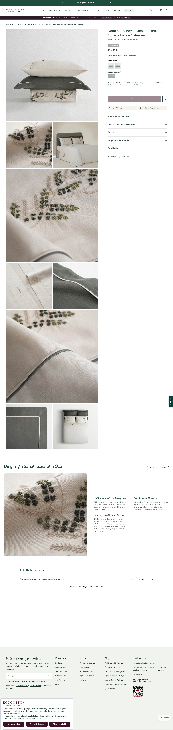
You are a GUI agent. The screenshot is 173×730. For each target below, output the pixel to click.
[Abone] (49, 676)
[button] (161, 10)
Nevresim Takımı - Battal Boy (27, 24)
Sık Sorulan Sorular (87, 663)
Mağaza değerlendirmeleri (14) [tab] (53, 579)
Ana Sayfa (9, 24)
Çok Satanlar (60, 680)
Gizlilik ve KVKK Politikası (114, 663)
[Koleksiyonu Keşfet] (45, 514)
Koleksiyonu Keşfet (158, 467)
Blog (57, 684)
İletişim (83, 680)
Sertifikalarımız (61, 671)
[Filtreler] (132, 579)
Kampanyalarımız (87, 676)
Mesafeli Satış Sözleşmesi (115, 671)
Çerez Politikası (110, 688)
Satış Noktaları (60, 667)
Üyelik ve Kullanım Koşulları (115, 684)
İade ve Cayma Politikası (114, 680)
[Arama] (151, 10)
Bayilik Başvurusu (87, 671)
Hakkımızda (59, 663)
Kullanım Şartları (22, 686)
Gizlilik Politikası (35, 686)
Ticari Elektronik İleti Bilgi (114, 676)
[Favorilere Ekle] (165, 99)
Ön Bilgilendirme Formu (114, 667)
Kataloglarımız (60, 676)
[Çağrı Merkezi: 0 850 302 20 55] (142, 679)
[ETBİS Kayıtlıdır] (138, 687)
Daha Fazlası (137, 674)
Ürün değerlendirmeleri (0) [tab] (30, 579)
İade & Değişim (85, 667)
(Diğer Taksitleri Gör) (130, 55)
